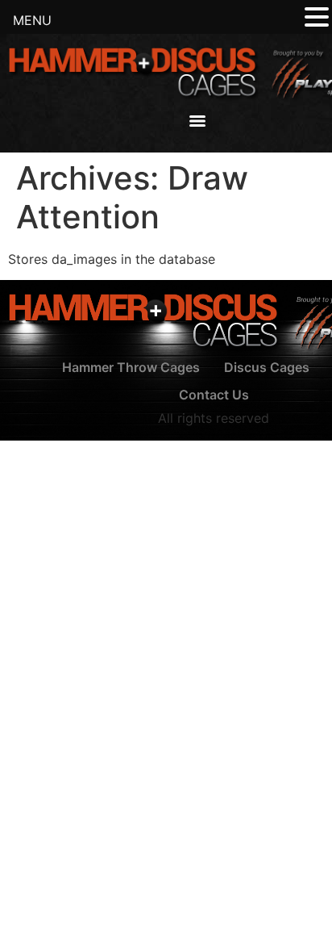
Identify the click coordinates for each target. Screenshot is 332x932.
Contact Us (214, 395)
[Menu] (197, 121)
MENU (32, 20)
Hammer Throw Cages (131, 367)
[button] (317, 18)
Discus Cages (266, 367)
